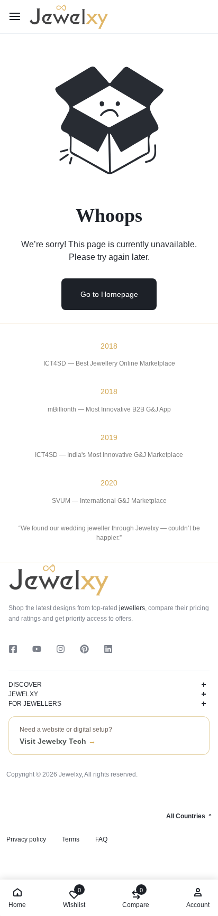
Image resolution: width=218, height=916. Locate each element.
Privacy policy (26, 839)
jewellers (131, 608)
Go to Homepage (109, 294)
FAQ (101, 839)
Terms (70, 839)
